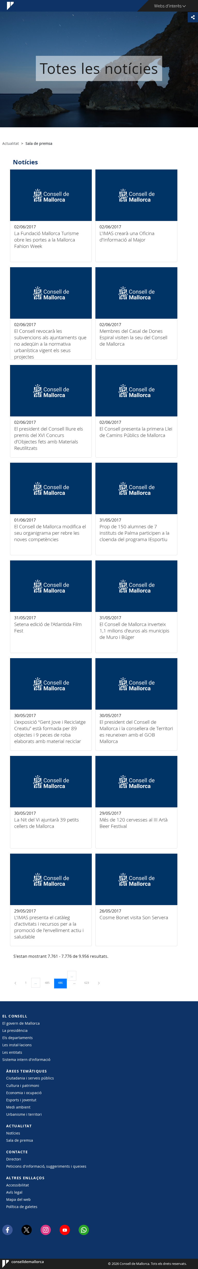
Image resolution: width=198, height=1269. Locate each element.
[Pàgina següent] (99, 982)
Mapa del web (18, 1199)
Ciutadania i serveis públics (30, 1078)
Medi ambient (18, 1107)
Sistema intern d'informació (26, 1059)
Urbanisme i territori (24, 1114)
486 (62, 982)
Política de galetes (21, 1206)
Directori (13, 1159)
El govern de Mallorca (21, 1023)
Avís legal (14, 1192)
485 (49, 982)
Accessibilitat (17, 1185)
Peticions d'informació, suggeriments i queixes (46, 1166)
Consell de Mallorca (18, 1264)
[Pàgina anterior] (15, 982)
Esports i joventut (21, 1099)
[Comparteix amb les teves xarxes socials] (193, 17)
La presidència (15, 1030)
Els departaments (17, 1037)
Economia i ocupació (24, 1092)
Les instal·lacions (17, 1044)
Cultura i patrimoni (22, 1085)
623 (88, 982)
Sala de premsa (19, 1140)
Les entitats (12, 1052)
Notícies (13, 1133)
